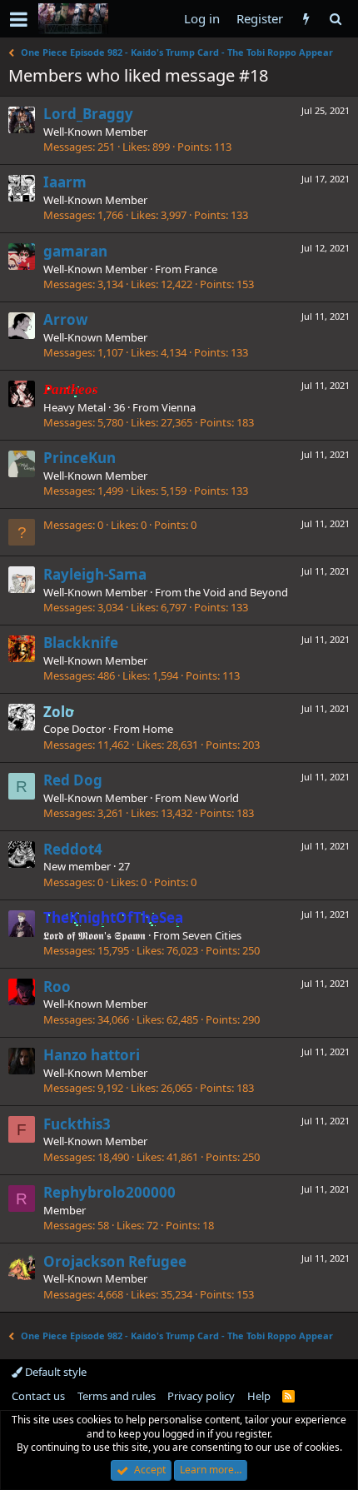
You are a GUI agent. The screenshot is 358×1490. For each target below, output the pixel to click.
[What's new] (306, 18)
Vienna (179, 407)
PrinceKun (79, 457)
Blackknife (80, 642)
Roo (57, 986)
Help (259, 1395)
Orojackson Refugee (114, 1261)
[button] (18, 19)
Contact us (38, 1395)
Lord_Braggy (88, 113)
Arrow (65, 319)
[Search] (335, 18)
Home (157, 728)
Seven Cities (211, 935)
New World (211, 797)
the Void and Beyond (236, 592)
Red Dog (72, 780)
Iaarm (65, 182)
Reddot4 (72, 849)
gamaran (75, 251)
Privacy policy (201, 1395)
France (200, 269)
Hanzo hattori (91, 1054)
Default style (54, 1371)
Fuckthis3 (77, 1124)
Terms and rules (116, 1395)
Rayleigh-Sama (95, 574)
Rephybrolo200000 (109, 1192)
